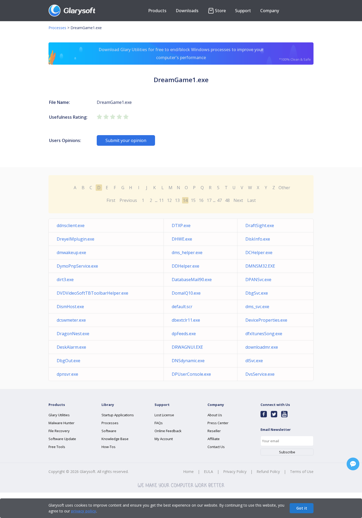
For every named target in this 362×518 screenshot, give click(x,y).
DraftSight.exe (259, 225)
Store (220, 11)
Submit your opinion (125, 140)
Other (284, 188)
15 (193, 200)
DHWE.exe (182, 239)
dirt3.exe (65, 279)
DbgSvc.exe (256, 293)
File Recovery (59, 430)
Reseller (214, 430)
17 (209, 200)
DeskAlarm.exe (71, 347)
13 (177, 200)
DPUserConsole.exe (191, 374)
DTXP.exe (181, 225)
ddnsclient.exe (71, 225)
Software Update (62, 438)
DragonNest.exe (73, 334)
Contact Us (216, 446)
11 (161, 200)
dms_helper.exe (187, 252)
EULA (208, 471)
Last (251, 200)
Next (238, 200)
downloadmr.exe (261, 347)
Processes (57, 27)
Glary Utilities (59, 415)
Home (188, 471)
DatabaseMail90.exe (192, 279)
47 (219, 200)
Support (243, 11)
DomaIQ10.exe (186, 293)
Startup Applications (117, 415)
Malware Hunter (61, 422)
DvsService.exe (260, 374)
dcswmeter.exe (71, 320)
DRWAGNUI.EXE (187, 347)
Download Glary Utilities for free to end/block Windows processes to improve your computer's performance (205, 54)
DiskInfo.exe (257, 239)
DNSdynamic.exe (188, 361)
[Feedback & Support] (353, 464)
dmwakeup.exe (71, 252)
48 (227, 200)
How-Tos (108, 446)
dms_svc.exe (257, 306)
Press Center (218, 422)
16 (201, 200)
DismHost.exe (70, 306)
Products (157, 11)
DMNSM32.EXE (260, 266)
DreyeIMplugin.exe (75, 239)
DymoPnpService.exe (77, 266)
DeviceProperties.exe (266, 320)
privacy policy (83, 510)
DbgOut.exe (68, 361)
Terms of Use (302, 471)
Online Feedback (168, 430)
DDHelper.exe (185, 266)
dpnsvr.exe (67, 374)
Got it (301, 508)
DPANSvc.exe (258, 279)
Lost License (164, 415)
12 (169, 200)
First (111, 200)
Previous (128, 200)
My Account (163, 438)
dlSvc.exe (254, 361)
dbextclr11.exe (186, 320)
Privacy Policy (234, 471)
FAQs (158, 422)
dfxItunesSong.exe (263, 334)
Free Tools (56, 446)
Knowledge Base (115, 438)
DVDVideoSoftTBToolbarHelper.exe (92, 293)
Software (108, 430)
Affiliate (214, 438)
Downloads (187, 11)
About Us (215, 415)
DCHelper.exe (258, 252)
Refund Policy (268, 471)
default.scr (182, 306)
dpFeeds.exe (184, 334)
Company (269, 11)
